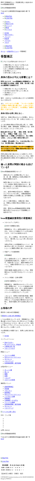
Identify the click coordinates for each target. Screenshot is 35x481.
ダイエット (8, 359)
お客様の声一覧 (9, 346)
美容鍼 (6, 388)
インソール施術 (9, 355)
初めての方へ (8, 35)
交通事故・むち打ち (11, 400)
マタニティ (8, 390)
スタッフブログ (9, 348)
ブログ (6, 42)
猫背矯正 (7, 392)
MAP (2, 13)
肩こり (6, 372)
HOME (6, 33)
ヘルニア (7, 378)
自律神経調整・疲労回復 (12, 363)
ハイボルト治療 (9, 396)
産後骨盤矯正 (8, 387)
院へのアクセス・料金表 (12, 344)
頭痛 (5, 376)
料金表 (6, 38)
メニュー (7, 36)
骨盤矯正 (7, 398)
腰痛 (5, 374)
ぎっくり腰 (8, 370)
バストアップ (8, 361)
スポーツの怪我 (9, 380)
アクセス (7, 40)
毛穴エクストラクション (12, 357)
